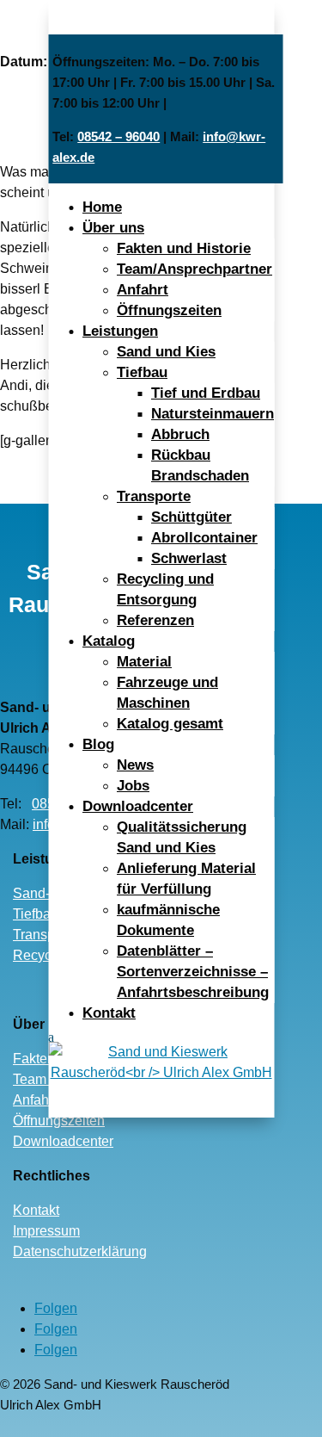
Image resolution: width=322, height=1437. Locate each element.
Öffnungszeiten (169, 310)
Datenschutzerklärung (80, 1251)
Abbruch (180, 434)
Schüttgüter (191, 517)
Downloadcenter (137, 806)
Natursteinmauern (212, 414)
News (135, 765)
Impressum (46, 1230)
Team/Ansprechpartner (194, 269)
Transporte (154, 496)
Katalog (108, 641)
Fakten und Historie (184, 248)
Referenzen (155, 620)
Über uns (113, 228)
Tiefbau (142, 372)
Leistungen (120, 331)
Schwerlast (189, 558)
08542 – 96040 (118, 136)
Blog (98, 744)
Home (102, 207)
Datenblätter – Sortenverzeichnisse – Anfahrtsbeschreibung (193, 971)
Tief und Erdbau (205, 393)
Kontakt (109, 1013)
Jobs (133, 785)
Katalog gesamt (170, 723)
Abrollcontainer (204, 538)
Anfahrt (142, 290)
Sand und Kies (166, 352)
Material (144, 661)
